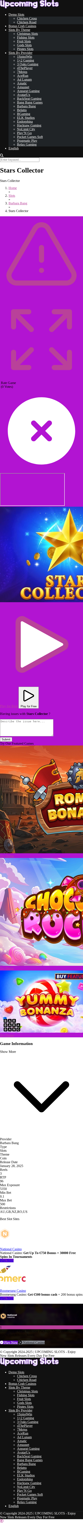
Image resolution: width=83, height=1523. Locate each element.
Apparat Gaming (28, 91)
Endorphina (25, 121)
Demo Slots (16, 14)
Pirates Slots (25, 49)
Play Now (7, 1260)
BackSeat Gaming (29, 98)
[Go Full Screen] (41, 379)
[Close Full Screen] (41, 471)
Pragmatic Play (27, 140)
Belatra (22, 110)
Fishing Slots (25, 37)
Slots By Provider (20, 53)
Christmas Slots (27, 33)
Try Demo (7, 856)
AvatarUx (23, 95)
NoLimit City (26, 129)
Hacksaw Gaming (29, 125)
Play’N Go (24, 133)
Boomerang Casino (13, 1290)
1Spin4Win (24, 56)
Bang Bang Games (30, 102)
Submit (6, 739)
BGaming (23, 114)
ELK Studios (26, 118)
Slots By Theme (19, 30)
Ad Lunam (24, 79)
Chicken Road (26, 22)
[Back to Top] (1, 1521)
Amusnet (23, 87)
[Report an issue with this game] (41, 297)
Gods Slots (24, 45)
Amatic (22, 83)
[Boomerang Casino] (13, 1287)
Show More (8, 1051)
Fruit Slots (24, 41)
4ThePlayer (25, 68)
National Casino (11, 1249)
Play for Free (29, 706)
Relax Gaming (27, 144)
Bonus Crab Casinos (22, 26)
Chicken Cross (27, 18)
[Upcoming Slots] (29, 7)
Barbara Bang (26, 106)
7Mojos (22, 72)
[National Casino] (13, 1245)
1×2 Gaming (25, 60)
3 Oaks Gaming (27, 64)
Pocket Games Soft (30, 137)
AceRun (22, 75)
